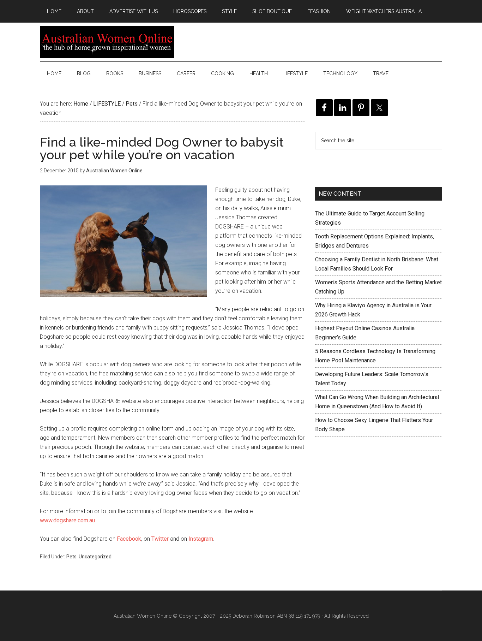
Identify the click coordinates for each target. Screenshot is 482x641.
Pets (71, 556)
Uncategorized (95, 556)
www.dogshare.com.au (67, 520)
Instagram (200, 538)
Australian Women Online (107, 42)
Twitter (160, 538)
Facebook (129, 538)
